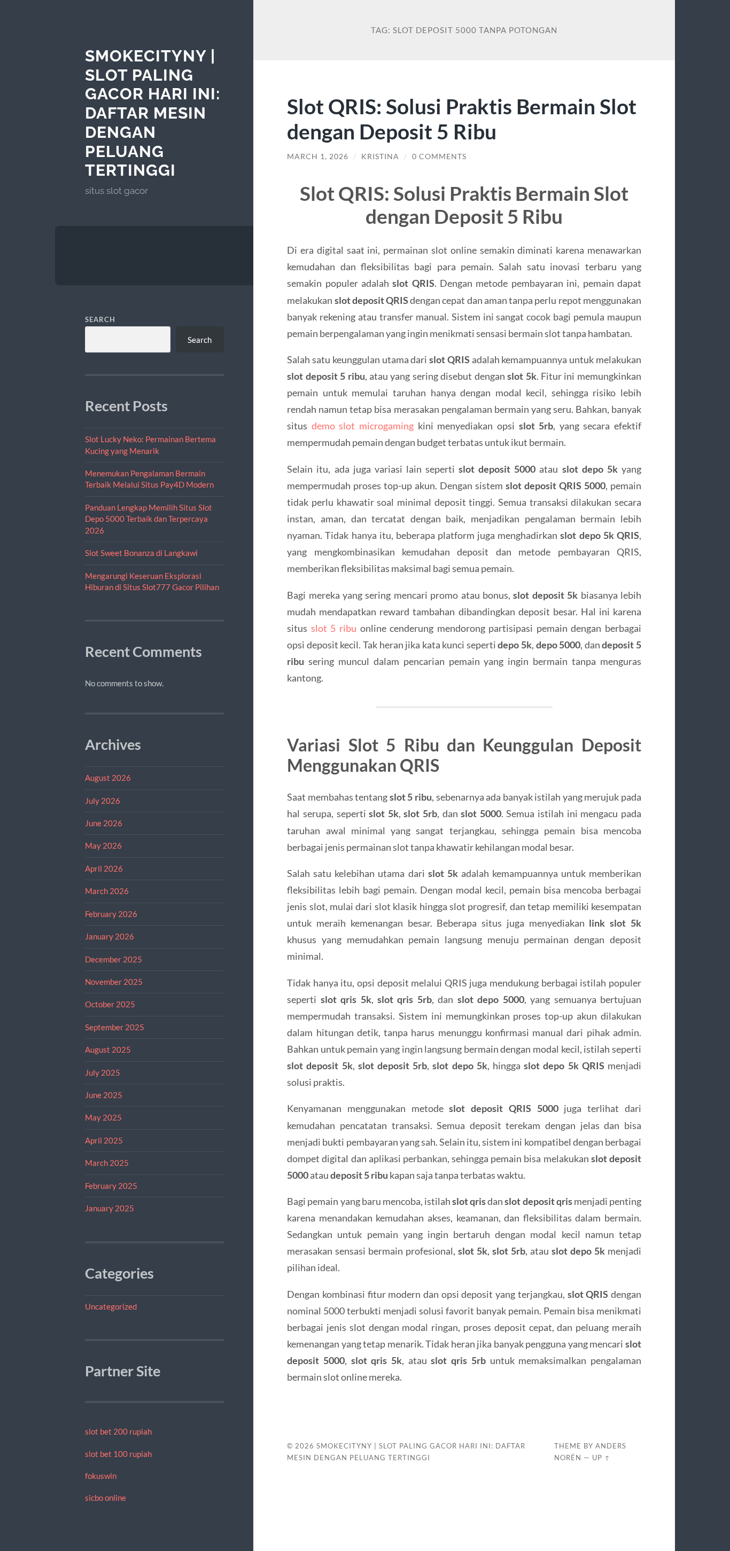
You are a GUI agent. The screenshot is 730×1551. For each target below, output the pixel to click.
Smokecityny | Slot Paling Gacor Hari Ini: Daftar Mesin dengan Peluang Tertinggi (152, 112)
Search (100, 319)
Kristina (380, 156)
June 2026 (103, 823)
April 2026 (104, 868)
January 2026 (109, 936)
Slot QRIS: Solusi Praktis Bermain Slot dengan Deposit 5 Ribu (461, 118)
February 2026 (111, 914)
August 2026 (108, 777)
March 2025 (107, 1163)
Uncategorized (111, 1306)
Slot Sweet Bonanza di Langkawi (141, 553)
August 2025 (108, 1049)
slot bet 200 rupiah (118, 1431)
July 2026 (102, 800)
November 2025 (114, 981)
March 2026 (107, 891)
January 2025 (109, 1208)
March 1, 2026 (317, 156)
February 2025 (111, 1185)
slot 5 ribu (333, 628)
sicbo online (105, 1497)
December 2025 (113, 959)
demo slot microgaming (363, 426)
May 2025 (103, 1117)
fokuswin (101, 1475)
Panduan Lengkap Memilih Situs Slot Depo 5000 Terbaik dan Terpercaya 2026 (148, 519)
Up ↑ (601, 1457)
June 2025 (103, 1095)
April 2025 (104, 1140)
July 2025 (102, 1072)
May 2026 (103, 845)
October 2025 (110, 1004)
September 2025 (114, 1027)
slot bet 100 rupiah (118, 1454)
